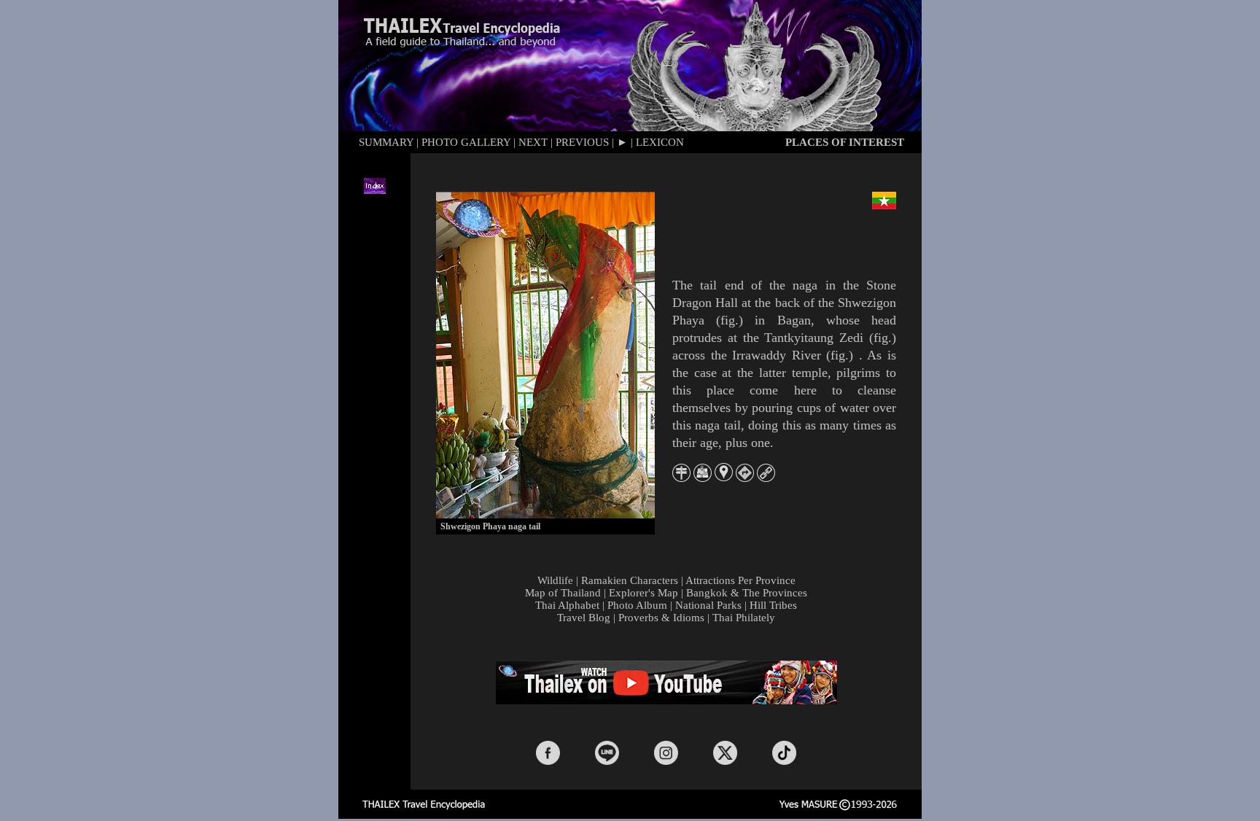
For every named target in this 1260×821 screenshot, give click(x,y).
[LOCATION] (724, 477)
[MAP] (702, 478)
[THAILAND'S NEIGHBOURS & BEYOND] (681, 478)
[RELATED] (766, 477)
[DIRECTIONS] (745, 478)
